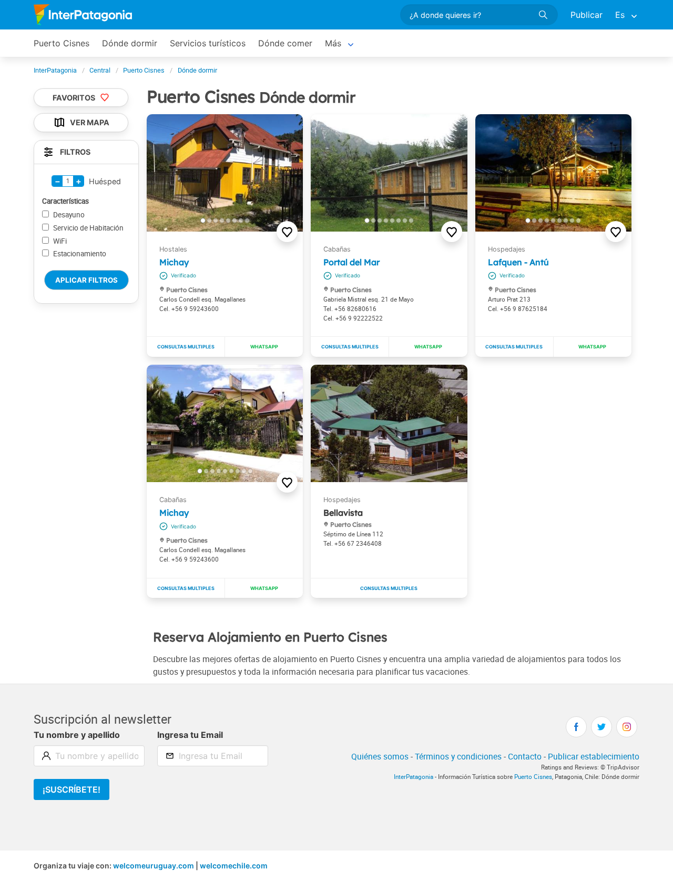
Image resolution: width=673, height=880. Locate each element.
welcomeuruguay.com (153, 865)
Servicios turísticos (208, 43)
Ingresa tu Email (190, 734)
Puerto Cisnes (61, 43)
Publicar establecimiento (593, 756)
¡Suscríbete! (71, 789)
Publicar (586, 14)
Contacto (525, 756)
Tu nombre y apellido (77, 734)
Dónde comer (285, 43)
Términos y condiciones (458, 756)
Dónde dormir (129, 43)
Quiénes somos (380, 756)
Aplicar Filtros (86, 280)
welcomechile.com (234, 865)
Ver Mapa (89, 122)
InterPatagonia (413, 777)
